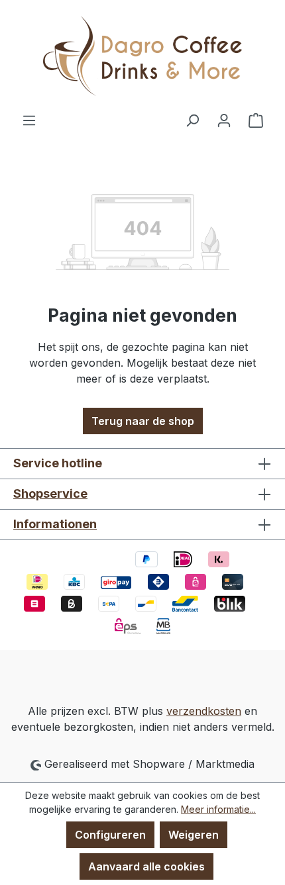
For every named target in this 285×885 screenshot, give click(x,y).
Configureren (110, 834)
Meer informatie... (218, 809)
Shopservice (50, 493)
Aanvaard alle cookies (146, 866)
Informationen (55, 524)
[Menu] (29, 120)
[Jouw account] (224, 120)
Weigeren (193, 834)
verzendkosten (203, 711)
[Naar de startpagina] (142, 56)
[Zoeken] (192, 120)
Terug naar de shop (142, 421)
